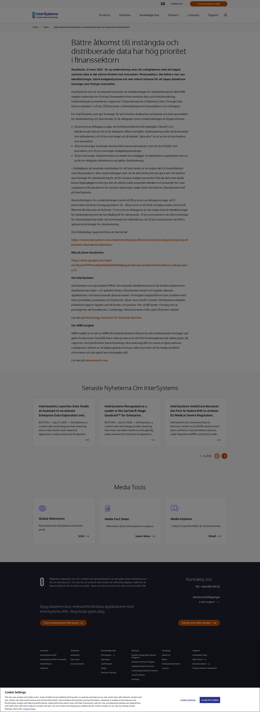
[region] (130, 699)
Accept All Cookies (209, 700)
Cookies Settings (187, 700)
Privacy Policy (29, 709)
